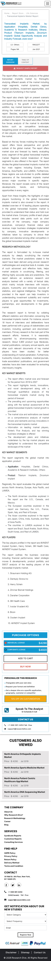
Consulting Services (13, 842)
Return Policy (10, 859)
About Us (8, 812)
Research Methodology (14, 818)
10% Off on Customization (25, 699)
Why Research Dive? (13, 815)
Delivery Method (11, 862)
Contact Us (39, 952)
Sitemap (25, 952)
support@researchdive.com (19, 729)
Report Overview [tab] (10, 61)
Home (6, 13)
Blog (6, 825)
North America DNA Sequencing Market (24, 792)
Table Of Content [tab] (25, 61)
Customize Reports (13, 839)
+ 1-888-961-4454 (16, 725)
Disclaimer (11, 952)
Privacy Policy (10, 856)
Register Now (25, 935)
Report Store (18, 13)
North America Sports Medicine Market (24, 767)
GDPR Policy (9, 853)
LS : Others (15, 45)
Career (7, 821)
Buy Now (25, 666)
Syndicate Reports (12, 835)
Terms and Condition (13, 866)
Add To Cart (25, 658)
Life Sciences (32, 13)
